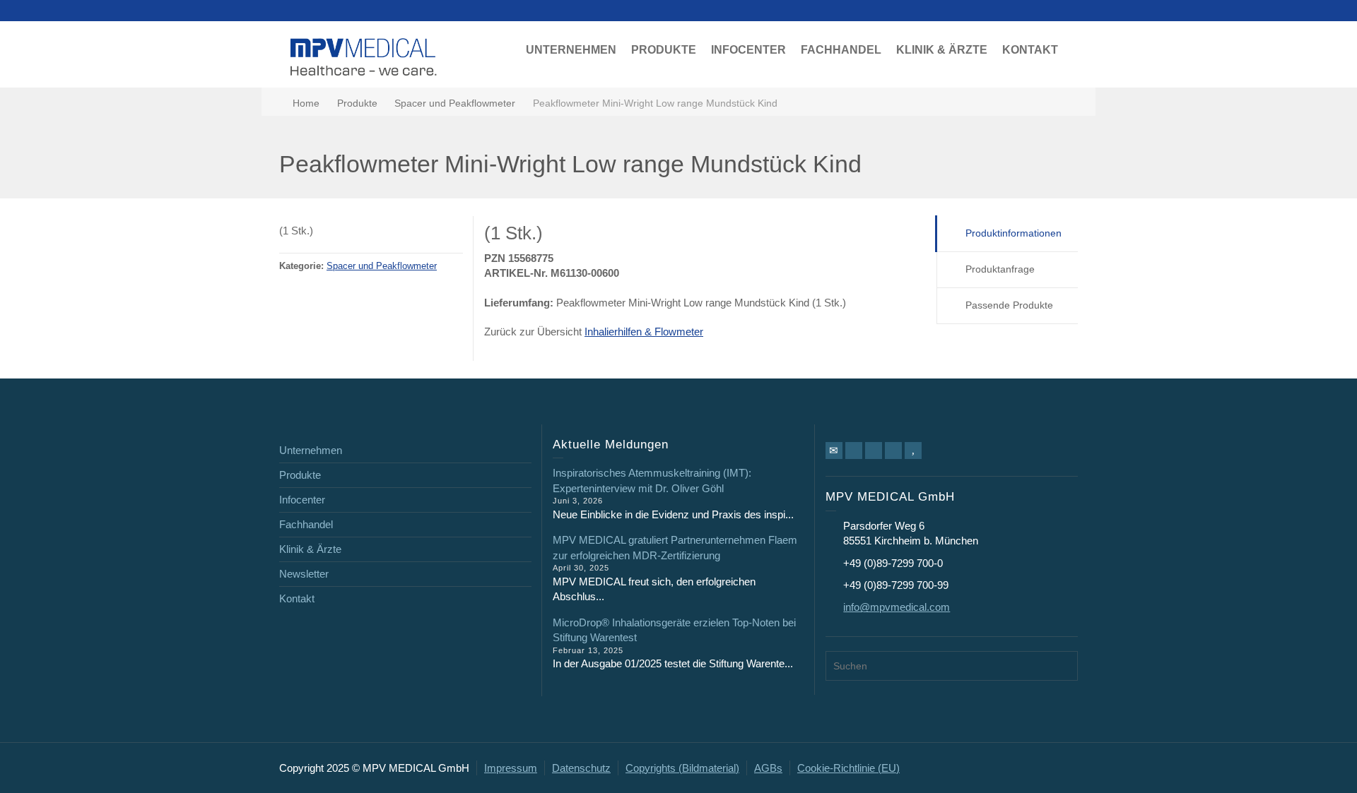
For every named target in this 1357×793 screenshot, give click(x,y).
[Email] (834, 450)
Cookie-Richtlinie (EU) (848, 768)
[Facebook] (853, 450)
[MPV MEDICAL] (364, 55)
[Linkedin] (873, 450)
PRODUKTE (663, 50)
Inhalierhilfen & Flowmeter (643, 332)
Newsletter (304, 574)
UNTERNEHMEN (571, 50)
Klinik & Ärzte (310, 549)
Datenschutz (581, 768)
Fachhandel (306, 524)
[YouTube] (913, 450)
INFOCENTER (748, 50)
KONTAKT (1030, 50)
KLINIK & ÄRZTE (941, 50)
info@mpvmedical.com (896, 607)
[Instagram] (893, 450)
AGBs (768, 768)
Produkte (300, 475)
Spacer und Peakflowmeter (382, 266)
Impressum (510, 768)
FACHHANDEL (841, 50)
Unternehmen (310, 450)
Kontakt (297, 598)
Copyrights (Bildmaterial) (682, 768)
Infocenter (302, 500)
